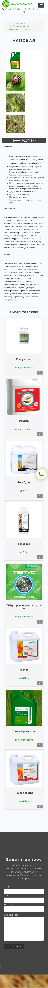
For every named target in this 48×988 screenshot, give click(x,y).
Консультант (24, 359)
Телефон (10, 904)
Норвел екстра (24, 792)
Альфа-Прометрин (24, 731)
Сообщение (11, 915)
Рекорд (24, 420)
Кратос (24, 669)
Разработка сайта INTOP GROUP (24, 983)
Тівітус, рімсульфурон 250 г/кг (24, 607)
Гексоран (24, 543)
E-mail (8, 896)
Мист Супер (24, 482)
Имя (7, 887)
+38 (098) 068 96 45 (12, 9)
